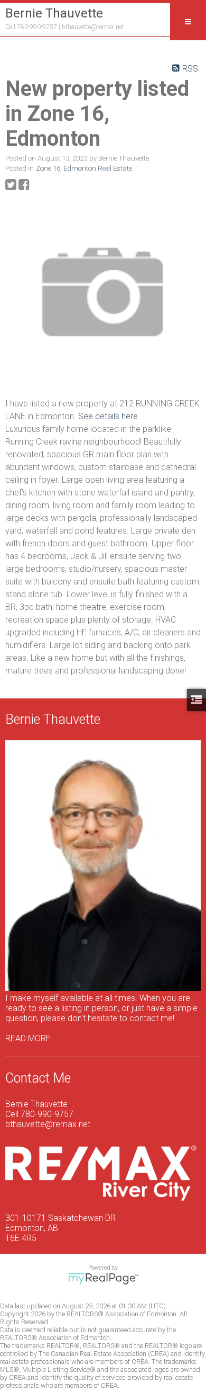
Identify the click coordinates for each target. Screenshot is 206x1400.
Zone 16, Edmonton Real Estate (84, 168)
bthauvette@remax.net (93, 27)
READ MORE (28, 1038)
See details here (108, 416)
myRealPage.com (103, 1278)
